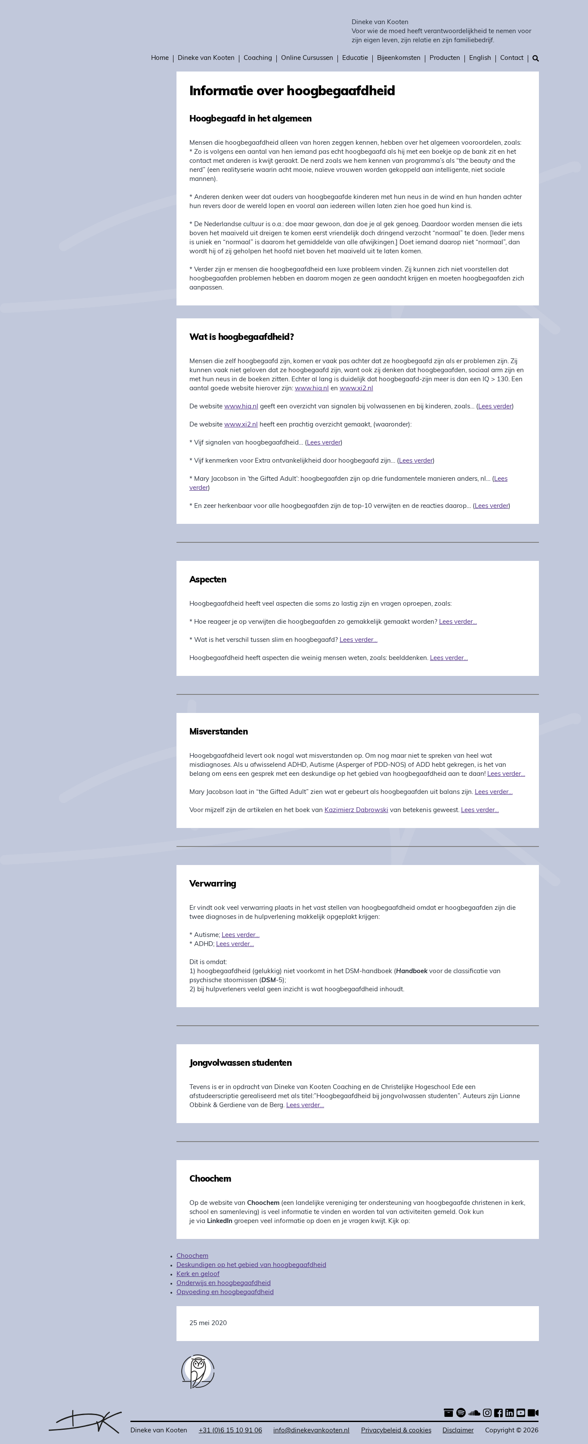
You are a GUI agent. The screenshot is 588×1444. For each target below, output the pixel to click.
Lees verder (495, 407)
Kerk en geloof (198, 1274)
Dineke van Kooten (380, 22)
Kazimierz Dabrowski (356, 810)
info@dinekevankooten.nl (311, 1431)
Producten (445, 58)
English (480, 58)
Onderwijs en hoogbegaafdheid (223, 1283)
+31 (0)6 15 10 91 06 (230, 1431)
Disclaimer (458, 1431)
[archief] (449, 1414)
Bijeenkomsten (399, 58)
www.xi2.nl (356, 389)
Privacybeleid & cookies (396, 1431)
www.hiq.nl (312, 389)
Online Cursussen (307, 58)
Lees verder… (458, 622)
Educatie (355, 58)
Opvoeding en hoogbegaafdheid (225, 1292)
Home (160, 58)
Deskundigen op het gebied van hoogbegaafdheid (251, 1265)
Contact (511, 58)
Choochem (192, 1256)
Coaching (258, 58)
